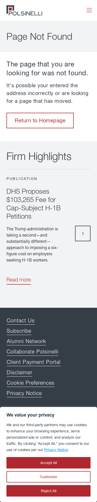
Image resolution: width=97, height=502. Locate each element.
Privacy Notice (56, 449)
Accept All (48, 462)
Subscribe (19, 331)
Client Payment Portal (34, 362)
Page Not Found (39, 36)
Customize (48, 476)
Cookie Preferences (31, 383)
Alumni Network (26, 341)
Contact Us (21, 320)
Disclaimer (19, 372)
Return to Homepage (40, 120)
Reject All (48, 490)
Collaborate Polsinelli (32, 351)
